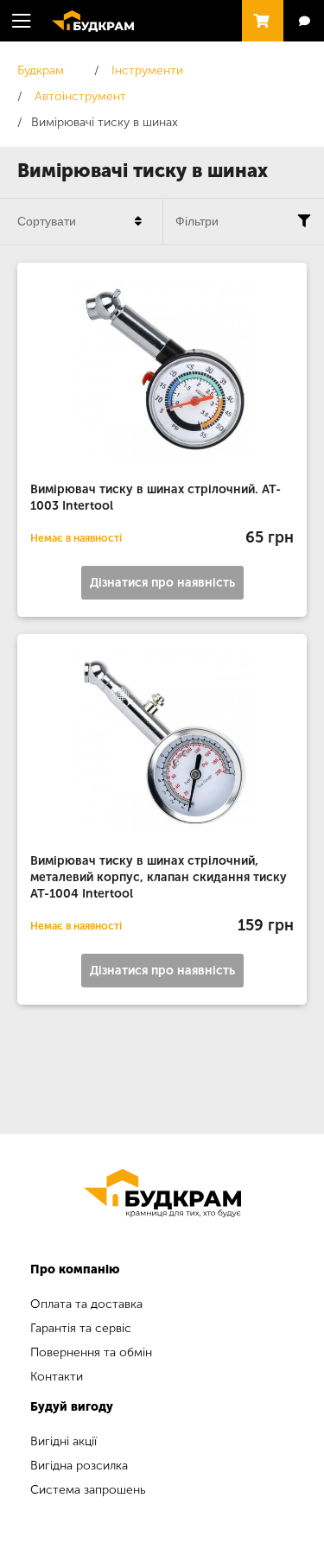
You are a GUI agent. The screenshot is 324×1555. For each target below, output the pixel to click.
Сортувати (46, 221)
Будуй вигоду (71, 1407)
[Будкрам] (162, 1193)
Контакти (56, 1376)
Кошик (258, 13)
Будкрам (85, 18)
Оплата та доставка (86, 1304)
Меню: (21, 20)
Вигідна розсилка (79, 1465)
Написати (303, 21)
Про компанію (74, 1269)
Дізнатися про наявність (162, 582)
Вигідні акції (63, 1441)
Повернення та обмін (91, 1352)
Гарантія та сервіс (80, 1328)
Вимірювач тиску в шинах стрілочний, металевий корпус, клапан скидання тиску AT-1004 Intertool (158, 877)
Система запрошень (88, 1489)
